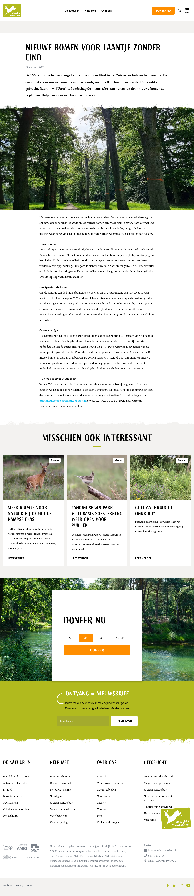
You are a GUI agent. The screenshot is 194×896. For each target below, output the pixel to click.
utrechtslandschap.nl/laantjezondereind (63, 401)
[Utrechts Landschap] (12, 10)
